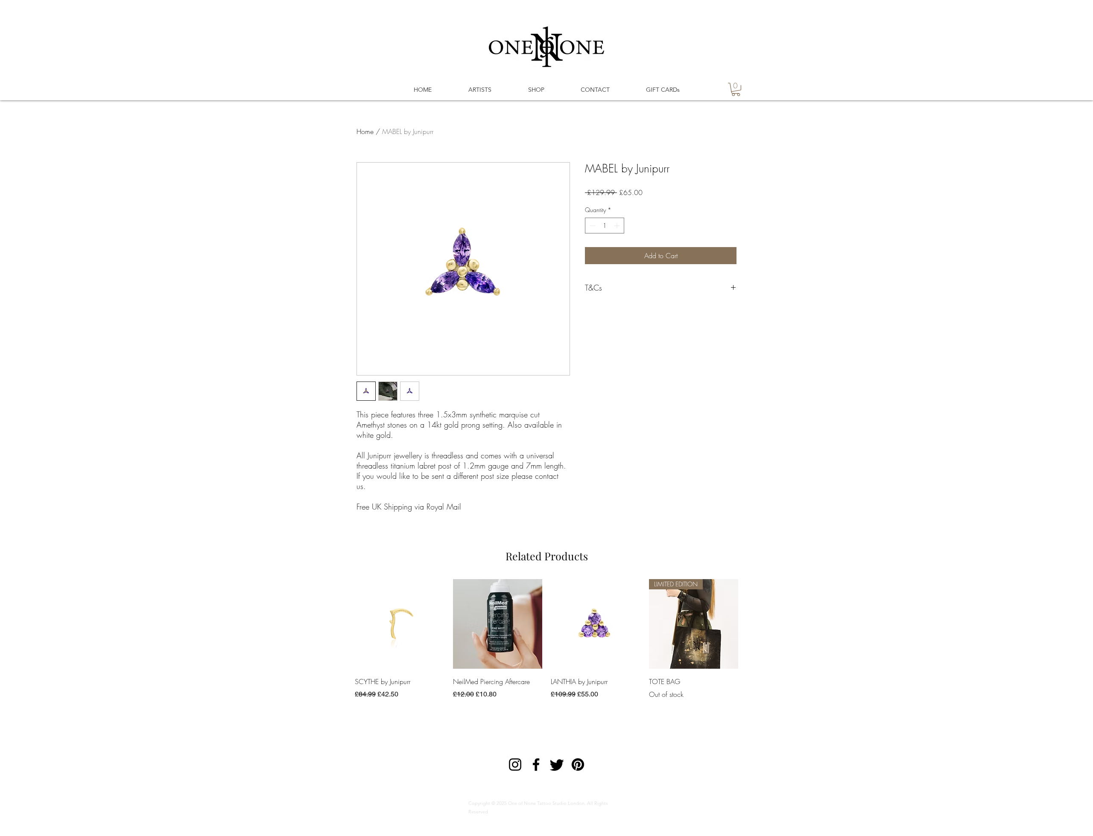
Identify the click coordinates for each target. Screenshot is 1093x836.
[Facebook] (536, 764)
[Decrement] (591, 225)
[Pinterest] (578, 764)
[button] (736, 89)
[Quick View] (399, 624)
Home (365, 131)
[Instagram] (515, 764)
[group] (546, 639)
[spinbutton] (604, 225)
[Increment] (617, 225)
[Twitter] (557, 764)
